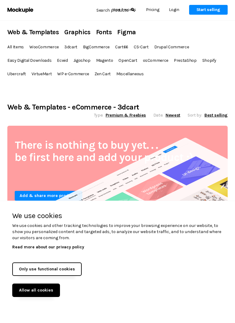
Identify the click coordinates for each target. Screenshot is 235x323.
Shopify (209, 60)
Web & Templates (33, 32)
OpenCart (127, 60)
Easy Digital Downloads (29, 60)
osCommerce (156, 60)
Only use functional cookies (47, 269)
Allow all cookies (36, 290)
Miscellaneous (130, 73)
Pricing (152, 9)
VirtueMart (42, 73)
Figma (126, 32)
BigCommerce (96, 47)
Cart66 (121, 47)
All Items (15, 47)
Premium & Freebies (126, 115)
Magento (104, 60)
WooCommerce (44, 47)
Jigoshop (82, 60)
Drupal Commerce (171, 47)
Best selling (216, 115)
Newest (173, 115)
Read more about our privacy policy (48, 247)
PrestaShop (185, 60)
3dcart (70, 47)
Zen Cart (103, 73)
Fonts (104, 32)
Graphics (77, 32)
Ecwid (62, 60)
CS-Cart (141, 47)
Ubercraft (16, 73)
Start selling (208, 9)
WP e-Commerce (73, 73)
